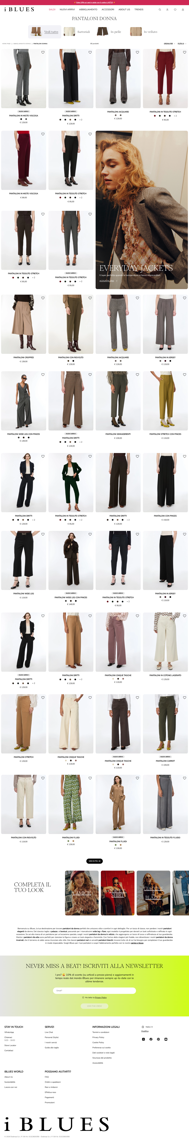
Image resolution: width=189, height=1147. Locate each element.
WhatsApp (9, 1032)
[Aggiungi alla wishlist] (43, 52)
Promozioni (50, 1102)
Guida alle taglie (52, 1047)
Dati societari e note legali (103, 1052)
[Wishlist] (175, 9)
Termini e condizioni (100, 1032)
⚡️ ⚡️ (94, 2)
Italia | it (149, 1027)
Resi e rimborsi (51, 1087)
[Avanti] (41, 79)
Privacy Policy (101, 997)
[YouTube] (166, 1039)
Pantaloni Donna (40, 44)
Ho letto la (96, 997)
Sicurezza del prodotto (102, 1058)
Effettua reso (50, 1092)
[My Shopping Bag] (183, 9)
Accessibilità (97, 1063)
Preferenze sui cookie (101, 1047)
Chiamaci (8, 1037)
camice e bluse (137, 943)
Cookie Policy (98, 1042)
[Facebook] (151, 1039)
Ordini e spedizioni (53, 1082)
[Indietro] (6, 79)
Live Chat (49, 1032)
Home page (6, 44)
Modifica (144, 1031)
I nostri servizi (51, 1042)
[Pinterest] (158, 1039)
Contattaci (8, 1050)
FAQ (47, 1077)
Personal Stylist (52, 1037)
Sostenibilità (9, 1082)
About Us (8, 1077)
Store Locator (10, 1045)
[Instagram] (143, 1039)
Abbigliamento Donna (22, 44)
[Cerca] (159, 9)
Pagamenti (49, 1097)
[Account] (167, 9)
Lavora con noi (10, 1087)
